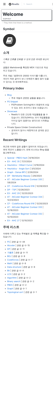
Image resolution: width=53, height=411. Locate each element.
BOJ (9, 256)
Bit (8, 270)
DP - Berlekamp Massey (18, 175)
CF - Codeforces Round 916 (20, 203)
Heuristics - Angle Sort (18, 168)
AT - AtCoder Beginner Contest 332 (24, 213)
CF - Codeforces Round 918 (20, 186)
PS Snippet (12, 101)
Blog (9, 95)
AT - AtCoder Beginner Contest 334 (24, 197)
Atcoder (11, 245)
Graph (10, 288)
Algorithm (12, 277)
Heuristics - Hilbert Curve (19, 165)
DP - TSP (11, 189)
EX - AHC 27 (13, 220)
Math (9, 263)
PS (8, 241)
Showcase (12, 111)
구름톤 (10, 252)
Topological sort (15, 292)
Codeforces (13, 259)
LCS (9, 274)
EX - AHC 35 (13, 161)
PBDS (10, 285)
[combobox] (37, 4)
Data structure (14, 267)
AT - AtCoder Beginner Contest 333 (24, 207)
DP (8, 249)
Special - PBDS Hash (17, 158)
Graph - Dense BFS (16, 172)
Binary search (13, 281)
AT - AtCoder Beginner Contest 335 (24, 179)
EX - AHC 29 (13, 193)
